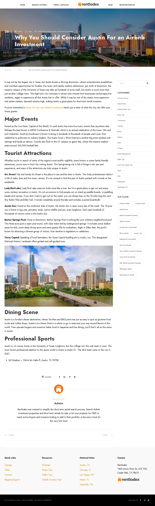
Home (22, 5)
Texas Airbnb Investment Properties (131, 251)
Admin (20, 31)
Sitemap (46, 465)
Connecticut (121, 120)
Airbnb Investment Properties (129, 215)
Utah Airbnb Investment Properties (130, 263)
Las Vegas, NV (87, 474)
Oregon (120, 148)
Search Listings (39, 5)
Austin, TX (85, 465)
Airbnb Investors (52, 31)
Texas (30, 31)
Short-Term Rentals (125, 245)
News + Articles (61, 5)
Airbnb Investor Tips (123, 109)
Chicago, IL (85, 470)
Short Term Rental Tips (124, 165)
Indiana (119, 137)
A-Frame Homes (122, 98)
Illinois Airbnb (124, 233)
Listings (8, 465)
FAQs (110, 5)
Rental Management (123, 154)
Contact (8, 474)
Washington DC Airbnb (127, 275)
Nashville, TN (86, 484)
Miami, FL (84, 479)
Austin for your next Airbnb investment (44, 107)
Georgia (120, 126)
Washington (121, 182)
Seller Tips (120, 159)
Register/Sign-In (127, 5)
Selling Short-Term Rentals (128, 239)
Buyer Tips (120, 115)
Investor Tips (138, 233)
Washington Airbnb (126, 269)
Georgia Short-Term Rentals (128, 227)
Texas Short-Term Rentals (65, 31)
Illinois (119, 131)
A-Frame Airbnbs (125, 204)
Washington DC (122, 187)
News (119, 143)
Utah (118, 176)
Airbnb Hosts (42, 31)
